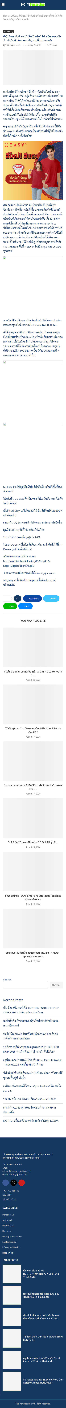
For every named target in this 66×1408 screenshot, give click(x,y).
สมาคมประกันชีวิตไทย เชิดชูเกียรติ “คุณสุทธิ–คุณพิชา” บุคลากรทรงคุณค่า (33, 954)
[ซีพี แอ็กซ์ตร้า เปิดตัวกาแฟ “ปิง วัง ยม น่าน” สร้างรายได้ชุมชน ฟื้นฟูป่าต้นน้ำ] (12, 1381)
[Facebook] (5, 1183)
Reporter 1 (15, 44)
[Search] (62, 4)
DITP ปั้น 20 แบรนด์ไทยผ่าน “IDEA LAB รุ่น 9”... (33, 842)
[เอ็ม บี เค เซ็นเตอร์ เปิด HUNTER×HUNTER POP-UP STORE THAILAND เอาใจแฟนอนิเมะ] (12, 1274)
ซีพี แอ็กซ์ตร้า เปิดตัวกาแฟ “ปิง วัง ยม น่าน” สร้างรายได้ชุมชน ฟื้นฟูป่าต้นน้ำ (43, 1381)
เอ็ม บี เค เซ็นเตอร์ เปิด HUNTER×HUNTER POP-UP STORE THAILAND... (41, 1274)
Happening (7, 1252)
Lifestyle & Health (11, 1247)
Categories (10, 1208)
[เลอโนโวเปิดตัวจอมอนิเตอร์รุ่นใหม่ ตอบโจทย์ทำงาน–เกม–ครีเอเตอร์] (12, 1295)
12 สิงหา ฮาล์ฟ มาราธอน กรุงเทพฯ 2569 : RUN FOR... (43, 1338)
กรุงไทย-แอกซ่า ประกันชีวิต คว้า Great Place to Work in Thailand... (41, 1360)
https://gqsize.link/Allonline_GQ (21, 561)
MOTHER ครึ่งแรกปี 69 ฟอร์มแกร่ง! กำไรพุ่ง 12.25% (31, 1120)
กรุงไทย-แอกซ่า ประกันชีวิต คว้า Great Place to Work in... (33, 673)
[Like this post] (18, 598)
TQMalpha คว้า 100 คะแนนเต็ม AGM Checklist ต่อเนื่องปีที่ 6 (33, 730)
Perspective (8, 1214)
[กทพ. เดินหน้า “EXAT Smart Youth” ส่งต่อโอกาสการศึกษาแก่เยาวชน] (33, 871)
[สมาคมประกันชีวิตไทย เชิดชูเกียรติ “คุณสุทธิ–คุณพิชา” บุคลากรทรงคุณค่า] (33, 928)
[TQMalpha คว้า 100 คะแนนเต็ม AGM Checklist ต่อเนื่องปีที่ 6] (33, 704)
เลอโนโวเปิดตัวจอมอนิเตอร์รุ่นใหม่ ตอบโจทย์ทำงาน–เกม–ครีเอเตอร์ (41, 1295)
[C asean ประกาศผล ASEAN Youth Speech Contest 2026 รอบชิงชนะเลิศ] (33, 761)
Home (6, 15)
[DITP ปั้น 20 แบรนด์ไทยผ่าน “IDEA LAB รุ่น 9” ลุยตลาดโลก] (33, 818)
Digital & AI (7, 1225)
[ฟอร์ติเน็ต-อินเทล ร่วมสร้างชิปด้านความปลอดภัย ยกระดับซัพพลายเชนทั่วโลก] (12, 1317)
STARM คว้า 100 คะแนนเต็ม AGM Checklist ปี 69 (29, 1099)
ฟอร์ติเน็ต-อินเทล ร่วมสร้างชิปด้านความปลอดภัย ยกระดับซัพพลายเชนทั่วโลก (41, 1317)
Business (6, 1231)
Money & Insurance (12, 1236)
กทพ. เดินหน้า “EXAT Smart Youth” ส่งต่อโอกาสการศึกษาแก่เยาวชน (33, 897)
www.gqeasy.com (46, 573)
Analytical (7, 1220)
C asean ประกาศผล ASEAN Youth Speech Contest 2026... (33, 787)
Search (7, 979)
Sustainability (9, 1242)
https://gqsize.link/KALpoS (18, 565)
